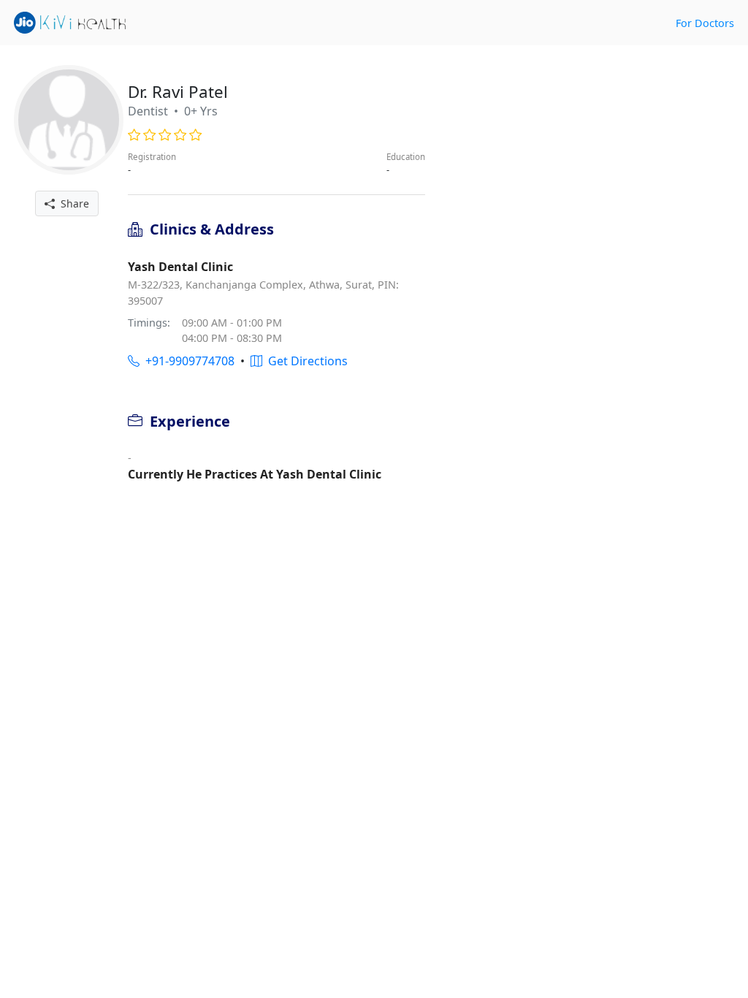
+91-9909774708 (187, 361)
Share (72, 203)
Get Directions (305, 361)
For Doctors (705, 23)
